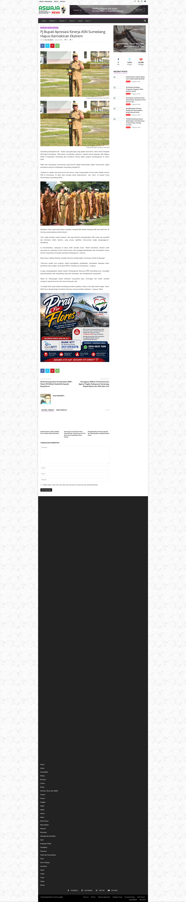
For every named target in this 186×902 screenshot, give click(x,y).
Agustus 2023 (44, 626)
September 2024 (45, 584)
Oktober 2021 (44, 697)
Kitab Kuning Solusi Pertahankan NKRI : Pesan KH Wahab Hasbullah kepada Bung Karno (56, 384)
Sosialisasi (43, 866)
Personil (93, 897)
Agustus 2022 (44, 664)
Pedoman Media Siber (104, 897)
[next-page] (108, 410)
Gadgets (43, 802)
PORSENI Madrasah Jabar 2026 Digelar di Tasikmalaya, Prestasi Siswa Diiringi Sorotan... (135, 122)
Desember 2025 (45, 535)
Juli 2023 (43, 629)
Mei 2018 (43, 732)
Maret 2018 (43, 735)
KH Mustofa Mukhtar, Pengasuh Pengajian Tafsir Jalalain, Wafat (134, 89)
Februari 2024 (44, 606)
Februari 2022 (44, 684)
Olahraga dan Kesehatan (48, 836)
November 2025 (45, 538)
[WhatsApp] (57, 46)
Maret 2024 (43, 603)
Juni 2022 (43, 671)
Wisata (42, 885)
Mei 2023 (43, 635)
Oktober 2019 (44, 719)
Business (43, 779)
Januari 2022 (44, 687)
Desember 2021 (45, 690)
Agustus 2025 (44, 548)
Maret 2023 (43, 642)
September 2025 (45, 545)
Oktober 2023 (44, 619)
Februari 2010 (44, 742)
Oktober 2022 (44, 658)
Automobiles (44, 772)
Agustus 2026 (44, 509)
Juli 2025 (43, 551)
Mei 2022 (43, 674)
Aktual (128, 81)
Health (42, 806)
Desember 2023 (45, 613)
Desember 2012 (45, 739)
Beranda (42, 25)
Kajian (42, 817)
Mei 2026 (43, 519)
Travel (71, 21)
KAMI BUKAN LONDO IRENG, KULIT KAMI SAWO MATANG (49, 432)
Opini (41, 840)
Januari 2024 (44, 609)
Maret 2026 (43, 525)
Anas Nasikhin (49, 40)
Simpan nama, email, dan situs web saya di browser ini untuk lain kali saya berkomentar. (70, 485)
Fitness (42, 798)
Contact (62, 1)
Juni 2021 (43, 703)
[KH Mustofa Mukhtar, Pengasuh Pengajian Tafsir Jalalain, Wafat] (119, 90)
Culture (42, 783)
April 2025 (43, 561)
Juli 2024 (43, 590)
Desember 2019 (45, 713)
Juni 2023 (43, 632)
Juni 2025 (43, 554)
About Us (85, 897)
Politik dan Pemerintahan (48, 855)
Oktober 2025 (44, 542)
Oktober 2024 (44, 580)
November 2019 (45, 716)
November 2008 (45, 745)
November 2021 (45, 693)
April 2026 (43, 522)
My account (143, 899)
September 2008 (45, 748)
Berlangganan (141, 59)
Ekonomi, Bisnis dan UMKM (49, 791)
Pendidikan (43, 847)
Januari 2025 (44, 571)
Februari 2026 (44, 529)
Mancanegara (44, 825)
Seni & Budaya (45, 862)
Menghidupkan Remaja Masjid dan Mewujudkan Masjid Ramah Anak (98, 433)
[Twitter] (141, 1)
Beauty (42, 776)
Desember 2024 (45, 574)
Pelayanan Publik (57, 25)
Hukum (42, 813)
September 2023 (45, 622)
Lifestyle (51, 21)
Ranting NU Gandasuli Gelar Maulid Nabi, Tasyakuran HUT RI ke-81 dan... (136, 100)
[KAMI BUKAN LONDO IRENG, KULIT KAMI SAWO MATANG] (51, 422)
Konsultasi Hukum (130, 897)
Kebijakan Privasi (117, 897)
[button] (144, 20)
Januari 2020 (44, 710)
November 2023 (45, 616)
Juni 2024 (43, 593)
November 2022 (45, 655)
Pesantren (43, 851)
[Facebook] (135, 1)
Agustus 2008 (44, 752)
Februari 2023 (44, 645)
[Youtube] (145, 1)
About (56, 1)
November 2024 (45, 577)
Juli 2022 (43, 668)
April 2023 (43, 638)
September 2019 (45, 722)
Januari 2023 (44, 648)
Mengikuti (129, 58)
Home (44, 21)
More (87, 21)
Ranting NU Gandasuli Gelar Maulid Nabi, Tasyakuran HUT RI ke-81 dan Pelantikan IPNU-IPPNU (74, 434)
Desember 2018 (45, 729)
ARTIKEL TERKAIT (47, 410)
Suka (118, 58)
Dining (42, 787)
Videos (80, 21)
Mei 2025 (43, 558)
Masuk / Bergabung (45, 1)
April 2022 (43, 677)
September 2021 (45, 700)
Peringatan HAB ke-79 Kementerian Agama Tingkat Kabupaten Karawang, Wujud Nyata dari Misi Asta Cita (94, 384)
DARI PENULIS (61, 410)
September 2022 (45, 661)
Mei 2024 (43, 596)
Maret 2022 (43, 680)
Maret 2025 (43, 564)
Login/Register (133, 899)
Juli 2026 (43, 512)
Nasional (49, 25)
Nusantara (43, 832)
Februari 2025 (44, 567)
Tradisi (42, 874)
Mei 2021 (43, 706)
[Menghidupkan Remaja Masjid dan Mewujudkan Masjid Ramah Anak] (98, 422)
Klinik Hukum (44, 821)
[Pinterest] (52, 46)
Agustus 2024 (44, 587)
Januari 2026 (44, 532)
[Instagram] (138, 1)
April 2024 (43, 600)
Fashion (61, 21)
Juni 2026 (43, 516)
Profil (41, 859)
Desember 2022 (45, 651)
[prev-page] (106, 410)
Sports (42, 870)
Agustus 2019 (44, 726)
